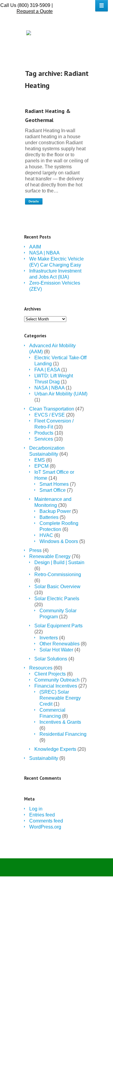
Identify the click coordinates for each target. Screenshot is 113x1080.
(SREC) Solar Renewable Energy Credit (60, 698)
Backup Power (55, 511)
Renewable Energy (50, 556)
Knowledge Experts (55, 749)
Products (43, 432)
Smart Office (52, 490)
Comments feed (46, 820)
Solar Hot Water (56, 649)
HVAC (46, 535)
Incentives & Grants (60, 722)
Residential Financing (62, 734)
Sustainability (43, 758)
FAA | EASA (47, 369)
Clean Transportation (51, 408)
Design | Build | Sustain (59, 562)
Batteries (48, 517)
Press (35, 550)
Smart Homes (54, 484)
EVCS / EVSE (49, 414)
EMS (39, 460)
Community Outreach (57, 679)
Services (43, 439)
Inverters (48, 637)
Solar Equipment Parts (58, 625)
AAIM (35, 246)
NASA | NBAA (44, 252)
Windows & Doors (58, 541)
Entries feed (42, 814)
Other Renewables (59, 643)
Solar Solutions (50, 658)
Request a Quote (35, 11)
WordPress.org (45, 826)
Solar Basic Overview (57, 586)
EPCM (41, 466)
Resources (40, 667)
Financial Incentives (55, 685)
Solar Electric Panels (56, 598)
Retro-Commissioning (57, 574)
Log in (35, 808)
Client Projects (50, 673)
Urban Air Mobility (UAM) (60, 393)
